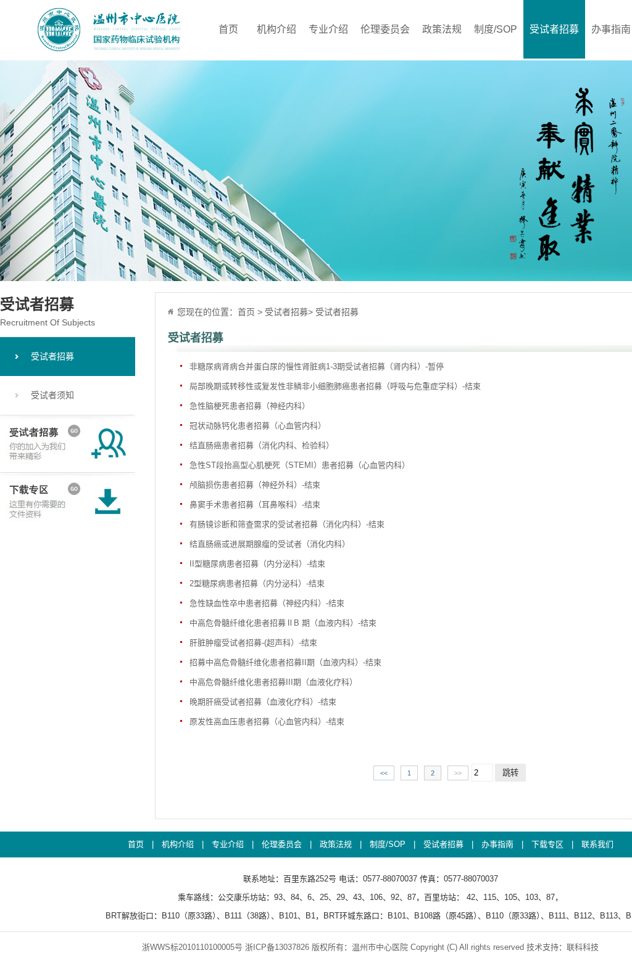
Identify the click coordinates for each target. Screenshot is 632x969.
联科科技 (583, 947)
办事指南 (611, 29)
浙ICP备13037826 (277, 947)
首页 (228, 29)
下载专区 (547, 844)
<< (384, 773)
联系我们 (597, 844)
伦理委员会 (385, 29)
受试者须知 (52, 395)
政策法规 (442, 29)
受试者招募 (554, 29)
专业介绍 (328, 29)
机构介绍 (276, 29)
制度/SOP (495, 29)
